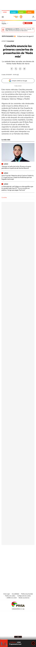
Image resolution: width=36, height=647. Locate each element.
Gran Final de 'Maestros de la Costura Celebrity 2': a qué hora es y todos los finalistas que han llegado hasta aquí (18, 177)
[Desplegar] (18, 637)
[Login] (33, 17)
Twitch (25, 554)
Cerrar (33, 29)
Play (33, 643)
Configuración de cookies (24, 596)
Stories (29, 554)
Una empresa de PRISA (18, 604)
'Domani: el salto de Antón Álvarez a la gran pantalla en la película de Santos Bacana (16, 167)
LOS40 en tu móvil (12, 598)
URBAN (29, 12)
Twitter (16, 68)
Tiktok (10, 554)
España (4, 23)
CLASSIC (13, 12)
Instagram (6, 554)
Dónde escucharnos (24, 598)
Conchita (4, 197)
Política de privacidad (27, 594)
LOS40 (5, 12)
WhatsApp (20, 68)
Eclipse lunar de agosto (25, 36)
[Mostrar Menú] (3, 17)
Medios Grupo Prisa (18, 609)
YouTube (14, 554)
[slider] (18, 639)
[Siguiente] (33, 36)
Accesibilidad (15, 594)
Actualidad (10, 41)
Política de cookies (10, 596)
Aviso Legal (6, 594)
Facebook (11, 68)
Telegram (24, 68)
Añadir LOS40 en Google (19, 81)
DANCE (21, 12)
